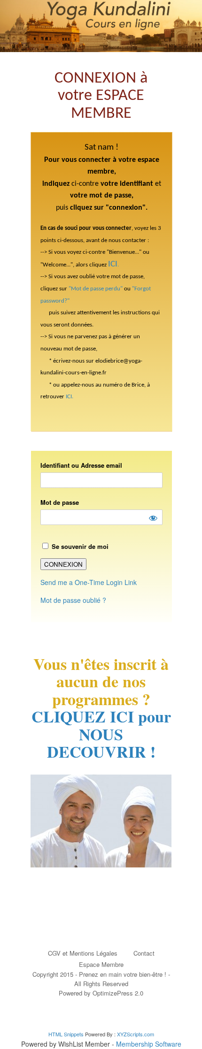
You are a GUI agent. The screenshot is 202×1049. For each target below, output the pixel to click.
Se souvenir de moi (79, 546)
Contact (144, 953)
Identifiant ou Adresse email (81, 465)
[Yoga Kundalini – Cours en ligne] (101, 26)
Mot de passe (59, 502)
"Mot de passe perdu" (96, 289)
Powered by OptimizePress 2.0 (101, 992)
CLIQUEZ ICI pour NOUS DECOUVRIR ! (101, 734)
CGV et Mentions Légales (82, 953)
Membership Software (148, 1044)
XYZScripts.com (135, 1034)
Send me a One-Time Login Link (88, 582)
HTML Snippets (66, 1034)
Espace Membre (101, 964)
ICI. (69, 397)
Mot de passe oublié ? (73, 600)
